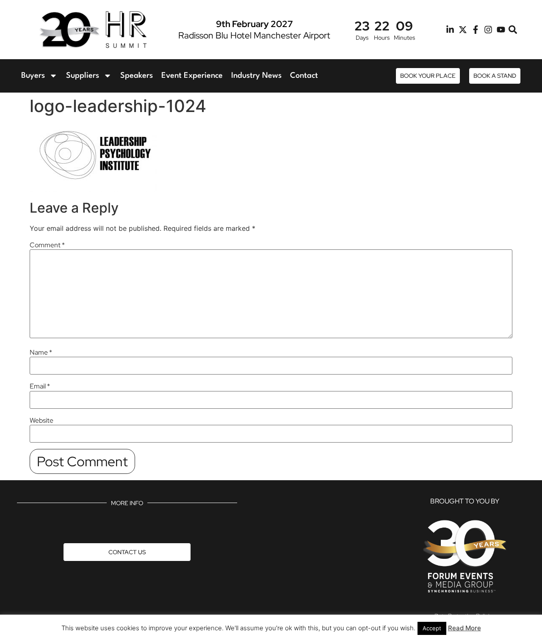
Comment (47, 245)
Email (40, 386)
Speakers (136, 75)
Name (41, 352)
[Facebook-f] (475, 29)
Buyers (33, 75)
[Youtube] (501, 29)
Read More (464, 628)
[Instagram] (488, 29)
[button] (513, 30)
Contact (304, 75)
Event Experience (192, 75)
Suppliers (82, 75)
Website (41, 420)
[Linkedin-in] (450, 29)
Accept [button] (432, 628)
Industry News (256, 75)
